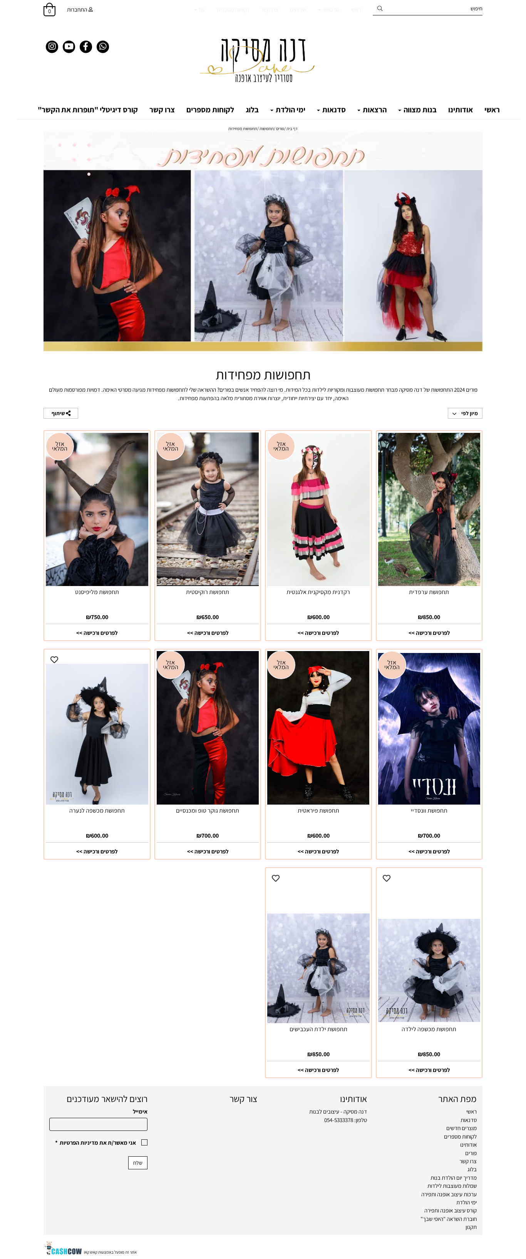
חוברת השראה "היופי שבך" (448, 1218)
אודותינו (298, 9)
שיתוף (59, 413)
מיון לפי (469, 413)
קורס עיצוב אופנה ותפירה (450, 1210)
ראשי (356, 9)
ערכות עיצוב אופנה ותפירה (449, 1194)
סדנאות (330, 9)
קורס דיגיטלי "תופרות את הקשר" (88, 110)
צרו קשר (269, 9)
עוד (201, 9)
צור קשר (243, 1098)
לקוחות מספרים (233, 9)
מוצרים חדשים (461, 1128)
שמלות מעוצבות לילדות (452, 1185)
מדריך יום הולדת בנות (454, 1177)
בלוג (252, 110)
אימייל (140, 1111)
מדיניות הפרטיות (79, 1142)
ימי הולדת (289, 110)
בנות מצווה (419, 110)
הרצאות (374, 110)
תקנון (471, 1227)
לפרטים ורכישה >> (429, 632)
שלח (137, 1162)
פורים (471, 1153)
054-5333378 (338, 1120)
